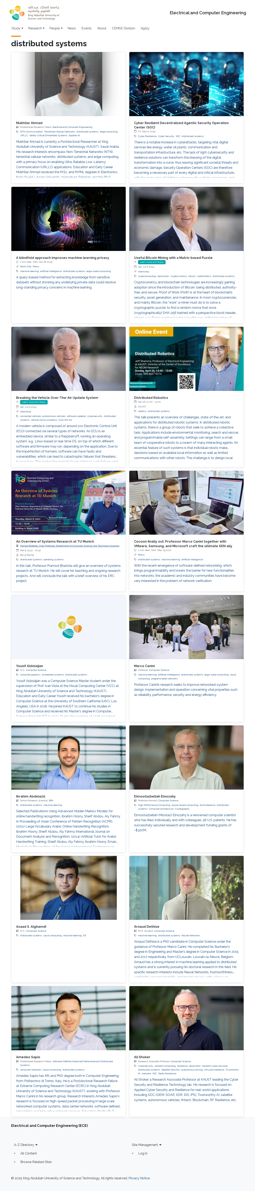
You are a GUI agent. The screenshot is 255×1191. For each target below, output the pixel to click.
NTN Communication (31, 131)
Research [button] (35, 28)
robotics (142, 411)
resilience (182, 1066)
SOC (178, 136)
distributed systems (87, 131)
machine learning (29, 271)
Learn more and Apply (152, 262)
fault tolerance (207, 805)
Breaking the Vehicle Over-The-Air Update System (57, 398)
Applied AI (74, 135)
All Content (28, 1153)
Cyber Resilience (147, 136)
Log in (142, 1153)
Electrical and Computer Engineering (208, 12)
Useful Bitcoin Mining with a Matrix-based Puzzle (173, 258)
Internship (143, 271)
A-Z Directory (24, 1145)
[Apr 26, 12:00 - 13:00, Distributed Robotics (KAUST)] (186, 359)
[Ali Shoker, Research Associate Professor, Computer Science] (186, 1018)
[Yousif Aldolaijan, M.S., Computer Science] (68, 627)
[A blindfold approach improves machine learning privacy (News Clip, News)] (68, 219)
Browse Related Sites (36, 1162)
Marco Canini (144, 666)
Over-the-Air (65, 420)
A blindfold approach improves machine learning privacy (62, 258)
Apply (145, 28)
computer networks (30, 1069)
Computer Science (36, 670)
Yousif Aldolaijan (29, 666)
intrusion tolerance (214, 1069)
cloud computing (52, 935)
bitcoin (192, 276)
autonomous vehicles (54, 416)
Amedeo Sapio (28, 1057)
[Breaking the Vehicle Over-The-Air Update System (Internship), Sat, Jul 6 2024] (68, 359)
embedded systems (53, 674)
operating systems (53, 559)
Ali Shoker (142, 1057)
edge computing (109, 131)
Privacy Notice (139, 1178)
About (101, 28)
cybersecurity (94, 416)
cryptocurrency (179, 276)
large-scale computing (98, 271)
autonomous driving (192, 1069)
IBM (51, 800)
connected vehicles (30, 416)
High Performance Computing (154, 805)
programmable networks (164, 678)
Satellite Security (170, 1069)
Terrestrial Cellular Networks (59, 131)
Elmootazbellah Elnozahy (155, 796)
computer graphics (30, 674)
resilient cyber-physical (215, 1066)
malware (146, 1073)
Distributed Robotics (151, 398)
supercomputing (147, 276)
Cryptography (182, 808)
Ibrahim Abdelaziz (30, 796)
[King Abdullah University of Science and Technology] (34, 13)
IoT (84, 935)
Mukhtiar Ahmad (29, 123)
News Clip (25, 266)
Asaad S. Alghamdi (31, 927)
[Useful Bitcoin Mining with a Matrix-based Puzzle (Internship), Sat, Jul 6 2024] (186, 219)
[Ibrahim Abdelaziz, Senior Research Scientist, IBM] (68, 757)
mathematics (204, 276)
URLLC (24, 135)
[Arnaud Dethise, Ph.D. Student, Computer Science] (186, 888)
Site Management (145, 1145)
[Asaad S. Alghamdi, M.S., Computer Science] (68, 888)
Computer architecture (161, 808)
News (72, 28)
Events (86, 28)
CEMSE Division (123, 28)
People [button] (54, 28)
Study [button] (16, 28)
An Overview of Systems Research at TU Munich (55, 541)
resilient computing (165, 1066)
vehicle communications (44, 420)
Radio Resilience (167, 1073)
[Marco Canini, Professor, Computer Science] (186, 627)
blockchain (163, 276)
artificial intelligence (51, 271)
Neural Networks (190, 935)
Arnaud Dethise (146, 927)
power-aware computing (185, 805)
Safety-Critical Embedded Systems (48, 135)
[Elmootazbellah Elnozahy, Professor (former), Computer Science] (186, 757)
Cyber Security (166, 136)
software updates (76, 416)
